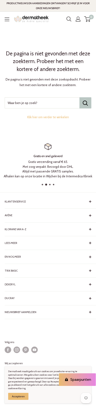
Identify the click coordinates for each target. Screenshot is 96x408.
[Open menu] (7, 19)
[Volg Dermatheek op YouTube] (34, 350)
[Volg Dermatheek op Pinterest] (25, 350)
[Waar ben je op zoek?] (85, 102)
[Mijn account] (78, 19)
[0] (87, 19)
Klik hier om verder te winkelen (48, 117)
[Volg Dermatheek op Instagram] (17, 350)
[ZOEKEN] (69, 19)
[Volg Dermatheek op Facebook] (8, 350)
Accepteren (18, 396)
